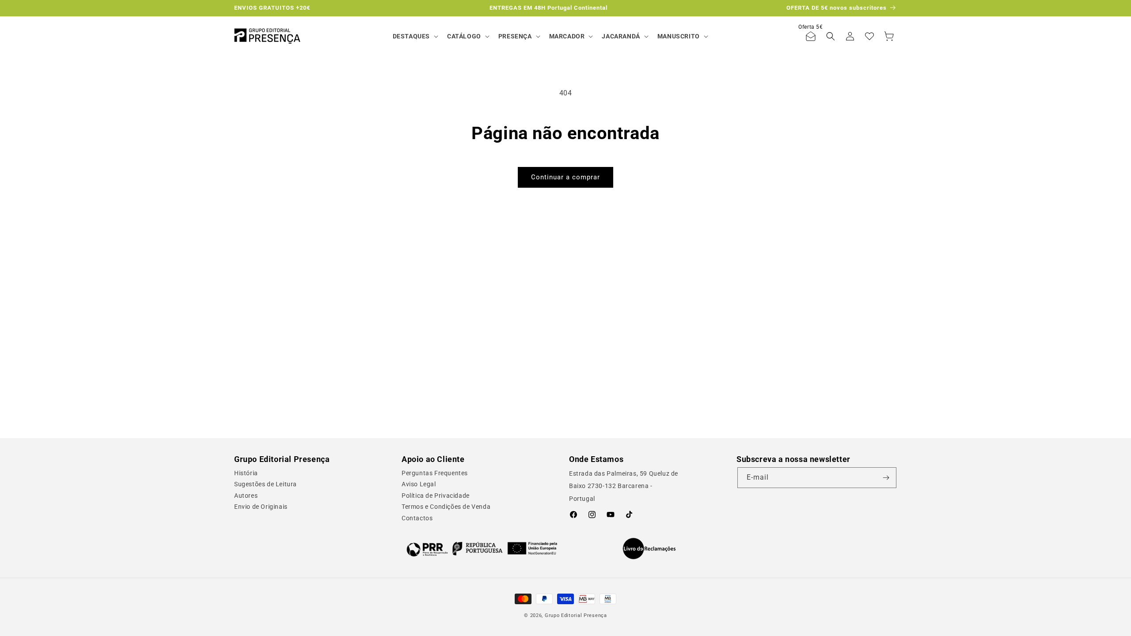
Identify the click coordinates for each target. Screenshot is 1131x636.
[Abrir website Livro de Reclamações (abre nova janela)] (649, 548)
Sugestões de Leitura (265, 484)
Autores (246, 495)
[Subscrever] (886, 477)
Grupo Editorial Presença (576, 615)
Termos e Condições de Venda (446, 506)
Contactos (417, 518)
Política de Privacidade (436, 495)
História (246, 473)
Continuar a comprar (565, 177)
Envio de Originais (261, 506)
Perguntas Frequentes (435, 473)
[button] (414, 36)
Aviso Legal (419, 484)
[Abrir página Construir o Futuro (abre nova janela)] (482, 548)
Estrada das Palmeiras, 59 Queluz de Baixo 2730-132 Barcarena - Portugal (623, 486)
